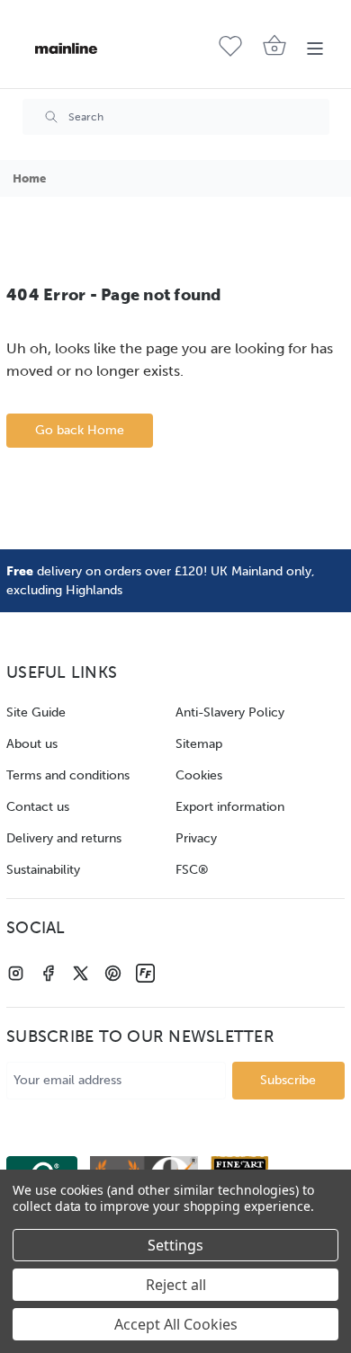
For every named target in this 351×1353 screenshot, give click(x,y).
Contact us (37, 806)
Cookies (199, 775)
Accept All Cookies (176, 1324)
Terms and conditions (68, 775)
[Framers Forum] (145, 973)
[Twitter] (80, 973)
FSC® (192, 869)
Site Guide (36, 712)
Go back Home (79, 430)
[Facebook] (48, 973)
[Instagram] (15, 973)
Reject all (176, 1285)
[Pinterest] (113, 973)
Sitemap (199, 744)
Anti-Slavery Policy (230, 712)
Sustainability (43, 869)
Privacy (196, 838)
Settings (175, 1245)
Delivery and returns (64, 838)
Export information (230, 806)
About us (32, 744)
